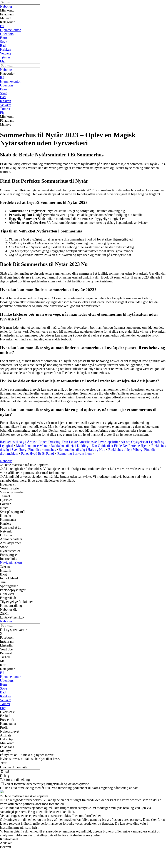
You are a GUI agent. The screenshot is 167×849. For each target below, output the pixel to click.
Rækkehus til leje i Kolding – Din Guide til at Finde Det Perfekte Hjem (99, 446)
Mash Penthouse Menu (32, 446)
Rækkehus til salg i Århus (17, 442)
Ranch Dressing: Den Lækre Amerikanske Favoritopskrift (78, 442)
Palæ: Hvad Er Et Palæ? (37, 453)
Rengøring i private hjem (74, 453)
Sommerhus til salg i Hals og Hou (82, 449)
